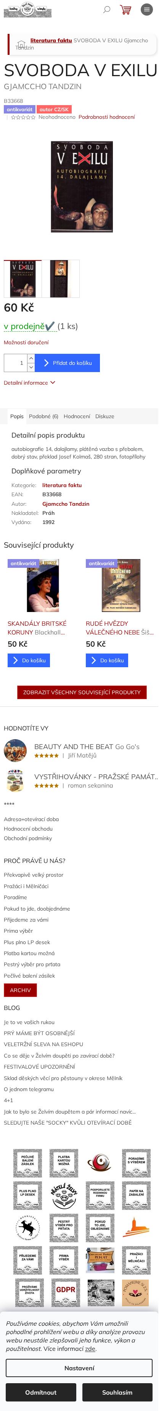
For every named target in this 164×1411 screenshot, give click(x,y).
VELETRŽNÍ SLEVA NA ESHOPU (43, 1044)
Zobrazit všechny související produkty (82, 692)
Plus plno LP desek (27, 942)
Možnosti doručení (26, 342)
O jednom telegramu (29, 1089)
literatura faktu (62, 485)
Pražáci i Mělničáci (26, 886)
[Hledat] (106, 9)
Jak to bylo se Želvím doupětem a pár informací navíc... (70, 1111)
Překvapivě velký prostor (33, 874)
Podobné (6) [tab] (43, 416)
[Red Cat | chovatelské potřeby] (100, 1259)
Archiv (20, 990)
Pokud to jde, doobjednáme (37, 908)
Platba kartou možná (29, 953)
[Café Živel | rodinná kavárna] (100, 1162)
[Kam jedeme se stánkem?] (101, 1292)
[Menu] (146, 9)
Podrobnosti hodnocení (107, 116)
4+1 (8, 1100)
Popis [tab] (17, 416)
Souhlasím (117, 1392)
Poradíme (15, 897)
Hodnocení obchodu (28, 828)
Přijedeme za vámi (26, 919)
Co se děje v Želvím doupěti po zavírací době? (59, 1055)
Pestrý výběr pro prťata (32, 964)
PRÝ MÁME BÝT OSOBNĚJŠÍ (39, 1033)
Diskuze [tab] (104, 416)
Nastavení (79, 1368)
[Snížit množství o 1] (31, 367)
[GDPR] (65, 1292)
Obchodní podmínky (28, 838)
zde (90, 1348)
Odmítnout (40, 1392)
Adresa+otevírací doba (31, 819)
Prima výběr (18, 930)
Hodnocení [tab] (77, 416)
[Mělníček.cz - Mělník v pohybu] (136, 1227)
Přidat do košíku (72, 363)
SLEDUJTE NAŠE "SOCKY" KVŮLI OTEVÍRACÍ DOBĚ (68, 1122)
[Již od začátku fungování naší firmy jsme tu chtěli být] (136, 1259)
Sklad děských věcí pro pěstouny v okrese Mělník (63, 1078)
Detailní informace (26, 382)
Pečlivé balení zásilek (29, 975)
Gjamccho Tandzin (65, 503)
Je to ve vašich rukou (29, 1022)
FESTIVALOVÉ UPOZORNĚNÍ (39, 1066)
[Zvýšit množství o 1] (31, 358)
